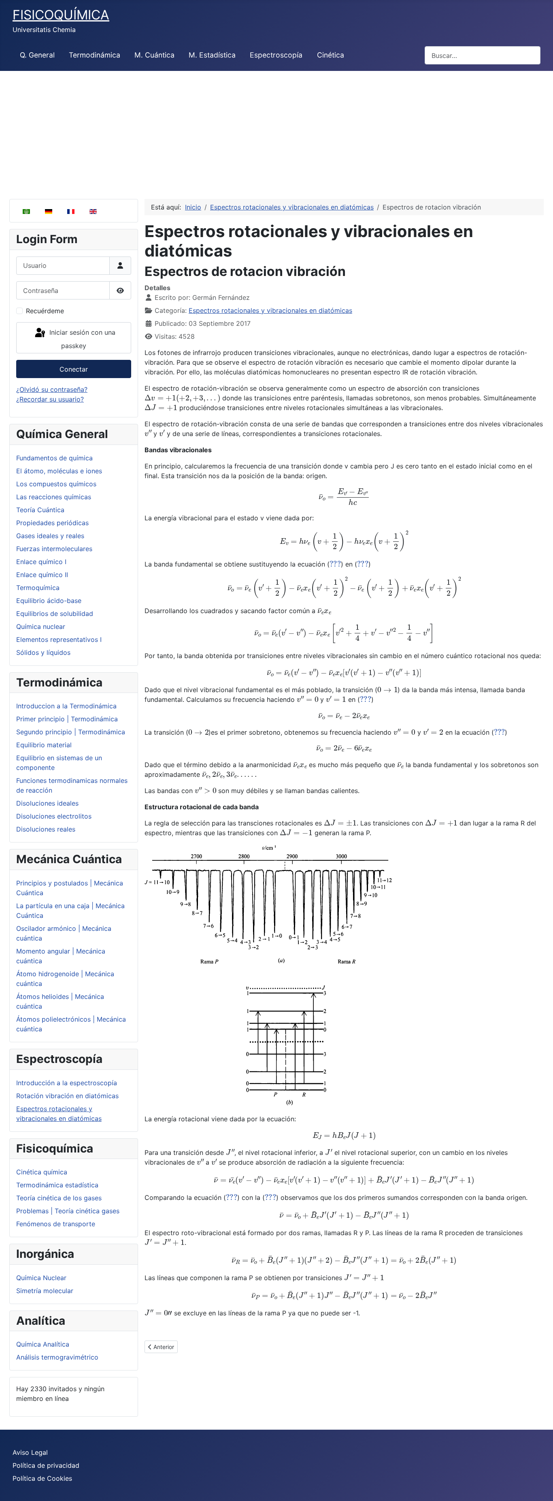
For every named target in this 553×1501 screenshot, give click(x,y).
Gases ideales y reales (50, 536)
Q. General (37, 55)
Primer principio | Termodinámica (67, 719)
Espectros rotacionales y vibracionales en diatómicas (270, 310)
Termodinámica (94, 55)
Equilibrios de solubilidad (54, 613)
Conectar (74, 369)
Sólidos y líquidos (43, 652)
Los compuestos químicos (56, 484)
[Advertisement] (276, 131)
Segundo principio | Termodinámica (70, 732)
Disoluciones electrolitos (53, 816)
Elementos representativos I (59, 639)
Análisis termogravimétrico (57, 1357)
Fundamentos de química (54, 458)
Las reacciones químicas (53, 497)
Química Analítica (42, 1344)
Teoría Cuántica (40, 510)
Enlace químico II (42, 575)
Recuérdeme (45, 311)
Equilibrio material (44, 745)
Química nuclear (40, 626)
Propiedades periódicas (52, 523)
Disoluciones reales (45, 829)
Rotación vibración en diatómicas (67, 1096)
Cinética (330, 55)
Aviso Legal (30, 1452)
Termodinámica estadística (57, 1185)
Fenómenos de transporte (55, 1224)
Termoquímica (38, 588)
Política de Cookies (42, 1478)
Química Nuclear (41, 1278)
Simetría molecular (44, 1291)
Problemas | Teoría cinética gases (67, 1211)
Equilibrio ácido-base (48, 601)
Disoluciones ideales (47, 803)
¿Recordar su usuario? (50, 399)
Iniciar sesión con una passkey (81, 339)
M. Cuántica (154, 55)
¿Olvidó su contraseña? (51, 389)
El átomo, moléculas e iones (59, 471)
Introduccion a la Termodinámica (66, 706)
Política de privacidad (46, 1465)
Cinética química (41, 1172)
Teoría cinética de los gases (59, 1198)
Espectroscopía (276, 55)
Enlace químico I (41, 562)
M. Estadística (212, 55)
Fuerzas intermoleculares (54, 549)
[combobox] (482, 55)
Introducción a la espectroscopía (66, 1083)
